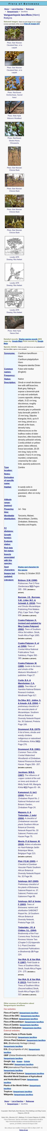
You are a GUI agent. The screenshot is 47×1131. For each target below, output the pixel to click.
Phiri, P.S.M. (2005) (26, 861)
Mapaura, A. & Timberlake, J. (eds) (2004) (27, 815)
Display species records (28, 339)
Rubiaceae (30, 9)
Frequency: (9, 375)
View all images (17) (32, 24)
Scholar (27, 1061)
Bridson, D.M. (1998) (27, 580)
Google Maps (17, 341)
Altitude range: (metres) (8, 502)
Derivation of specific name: (9, 480)
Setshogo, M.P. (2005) (28, 881)
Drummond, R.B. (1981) (29, 749)
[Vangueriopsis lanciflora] (14, 33)
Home (6, 9)
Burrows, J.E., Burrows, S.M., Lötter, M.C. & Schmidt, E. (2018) (29, 600)
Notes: (7, 474)
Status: (7, 379)
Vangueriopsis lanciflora (28, 1013)
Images (19, 1061)
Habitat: (8, 487)
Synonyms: (9, 353)
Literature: (9, 580)
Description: (10, 382)
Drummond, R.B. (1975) (29, 729)
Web (13, 1061)
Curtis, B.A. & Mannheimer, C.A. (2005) (26, 683)
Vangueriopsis (12, 12)
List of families (17, 9)
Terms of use (23, 1130)
